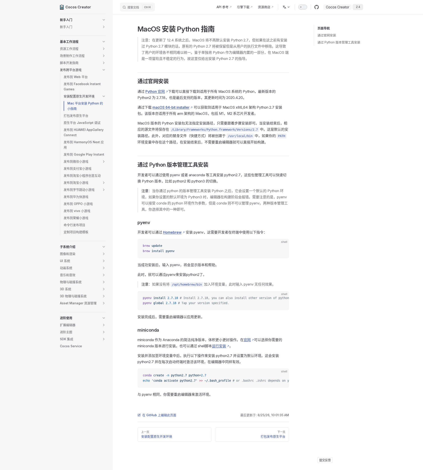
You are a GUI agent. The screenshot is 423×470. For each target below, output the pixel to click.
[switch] (302, 7)
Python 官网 (155, 91)
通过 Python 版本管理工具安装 (338, 42)
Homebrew (172, 232)
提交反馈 (325, 460)
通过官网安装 (326, 35)
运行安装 (219, 346)
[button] (83, 19)
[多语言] (286, 7)
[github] (317, 7)
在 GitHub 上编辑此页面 (159, 415)
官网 (247, 340)
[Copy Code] (282, 246)
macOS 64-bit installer (170, 107)
